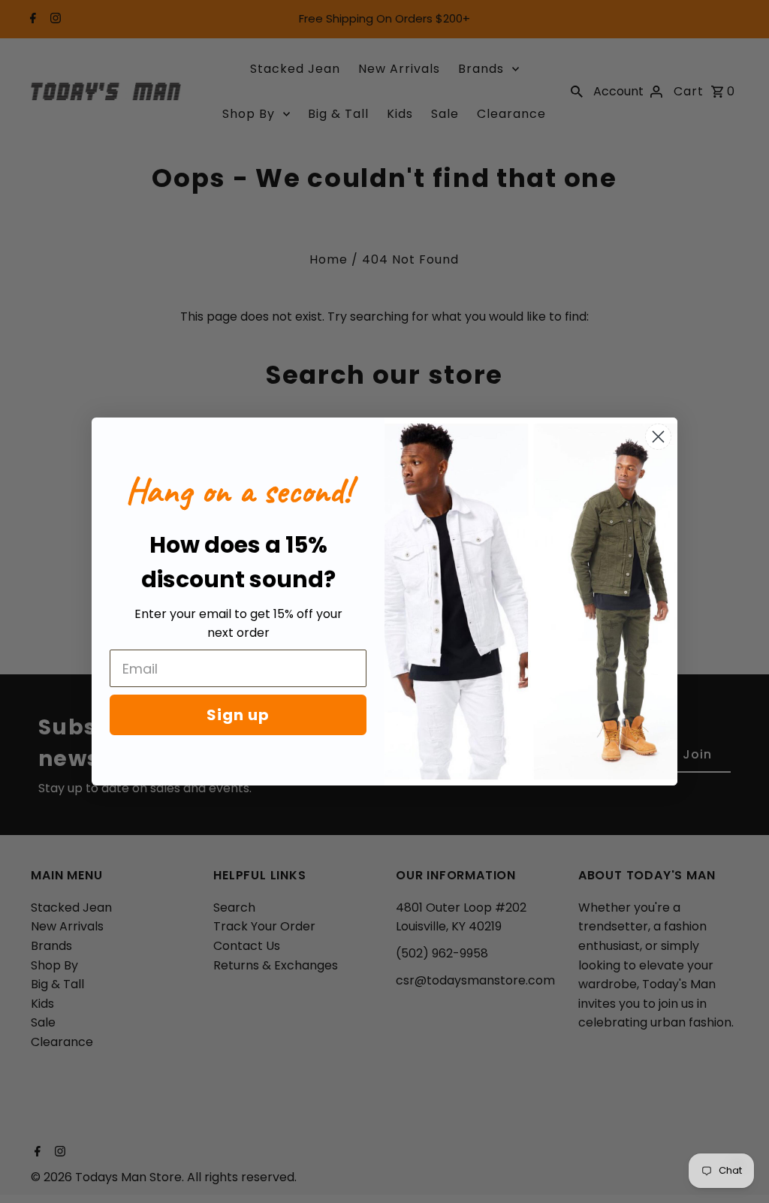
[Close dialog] (658, 437)
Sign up (238, 714)
